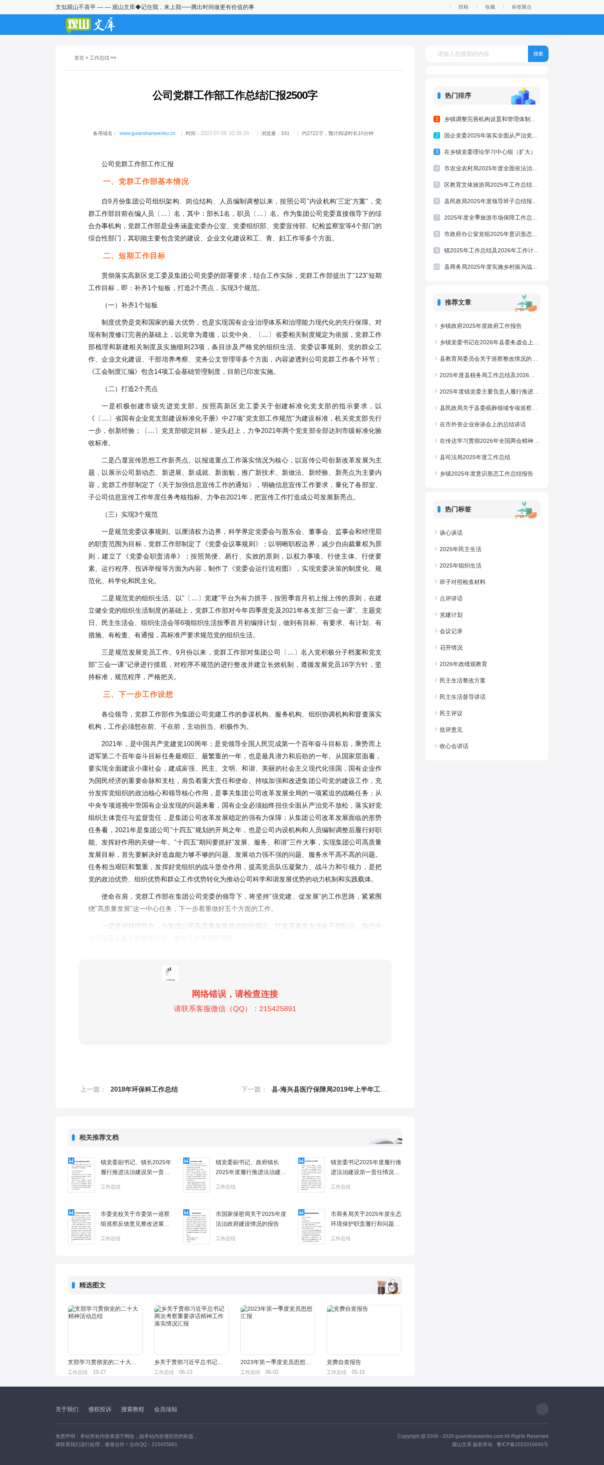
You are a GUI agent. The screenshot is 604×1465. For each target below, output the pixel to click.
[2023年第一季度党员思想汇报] (277, 1330)
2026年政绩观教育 (463, 664)
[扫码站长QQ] (542, 1409)
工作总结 (99, 58)
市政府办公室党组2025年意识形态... (490, 234)
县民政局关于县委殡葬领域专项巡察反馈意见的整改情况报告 (490, 408)
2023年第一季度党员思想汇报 (277, 1362)
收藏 (490, 7)
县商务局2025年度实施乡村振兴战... (490, 266)
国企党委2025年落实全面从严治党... (490, 135)
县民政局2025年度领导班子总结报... (490, 201)
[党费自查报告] (364, 1330)
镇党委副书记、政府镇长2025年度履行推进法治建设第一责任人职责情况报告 (251, 1168)
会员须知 (165, 1409)
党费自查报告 (344, 1362)
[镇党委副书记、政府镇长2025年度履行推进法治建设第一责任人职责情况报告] (196, 1175)
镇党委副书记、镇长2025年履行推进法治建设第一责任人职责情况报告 (136, 1168)
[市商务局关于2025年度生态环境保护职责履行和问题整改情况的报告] (311, 1226)
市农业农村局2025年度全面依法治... (490, 168)
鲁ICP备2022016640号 (523, 1444)
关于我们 (66, 1409)
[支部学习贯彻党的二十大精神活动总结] (105, 1330)
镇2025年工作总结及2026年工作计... (491, 250)
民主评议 (451, 713)
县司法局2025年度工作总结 (475, 457)
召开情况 (451, 647)
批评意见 (451, 729)
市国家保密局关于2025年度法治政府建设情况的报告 (251, 1219)
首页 (79, 58)
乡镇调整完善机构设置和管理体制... (489, 119)
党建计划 (451, 614)
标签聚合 (522, 7)
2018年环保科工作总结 (144, 1089)
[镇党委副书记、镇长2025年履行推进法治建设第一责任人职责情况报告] (81, 1175)
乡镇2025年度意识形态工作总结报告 (486, 473)
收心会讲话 (454, 746)
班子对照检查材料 (463, 582)
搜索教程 (132, 1409)
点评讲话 (451, 598)
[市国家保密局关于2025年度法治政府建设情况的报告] (196, 1226)
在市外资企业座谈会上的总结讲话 (483, 424)
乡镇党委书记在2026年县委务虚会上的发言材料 (490, 342)
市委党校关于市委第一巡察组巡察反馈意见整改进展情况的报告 (135, 1220)
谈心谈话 (451, 532)
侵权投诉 (99, 1409)
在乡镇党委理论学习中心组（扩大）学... (490, 153)
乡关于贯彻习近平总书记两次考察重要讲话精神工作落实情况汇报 (191, 1362)
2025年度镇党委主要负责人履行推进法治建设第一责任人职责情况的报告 (490, 391)
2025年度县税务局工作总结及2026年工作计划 (490, 375)
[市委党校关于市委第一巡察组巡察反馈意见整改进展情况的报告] (81, 1226)
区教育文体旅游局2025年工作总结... (490, 184)
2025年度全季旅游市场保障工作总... (490, 217)
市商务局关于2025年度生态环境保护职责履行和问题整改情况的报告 (366, 1220)
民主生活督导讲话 (463, 697)
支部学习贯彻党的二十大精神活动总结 (105, 1362)
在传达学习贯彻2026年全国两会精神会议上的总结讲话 (490, 440)
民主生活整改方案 (463, 680)
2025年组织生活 (461, 565)
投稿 (463, 7)
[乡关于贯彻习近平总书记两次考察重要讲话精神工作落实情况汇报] (191, 1330)
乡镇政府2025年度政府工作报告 (481, 326)
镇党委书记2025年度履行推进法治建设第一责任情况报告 (366, 1168)
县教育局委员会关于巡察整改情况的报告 (490, 358)
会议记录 (451, 631)
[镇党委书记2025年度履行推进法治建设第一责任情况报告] (311, 1175)
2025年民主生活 (461, 549)
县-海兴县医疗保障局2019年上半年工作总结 (336, 1089)
